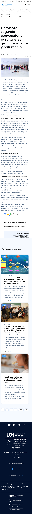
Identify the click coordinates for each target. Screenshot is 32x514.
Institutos (4, 1)
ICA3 (4, 256)
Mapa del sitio (17, 469)
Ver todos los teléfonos (15, 463)
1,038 (21, 409)
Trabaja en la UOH (15, 475)
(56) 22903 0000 (16, 457)
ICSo (4, 305)
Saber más (7, 300)
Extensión (3, 23)
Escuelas (12, 1)
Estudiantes (21, 1)
